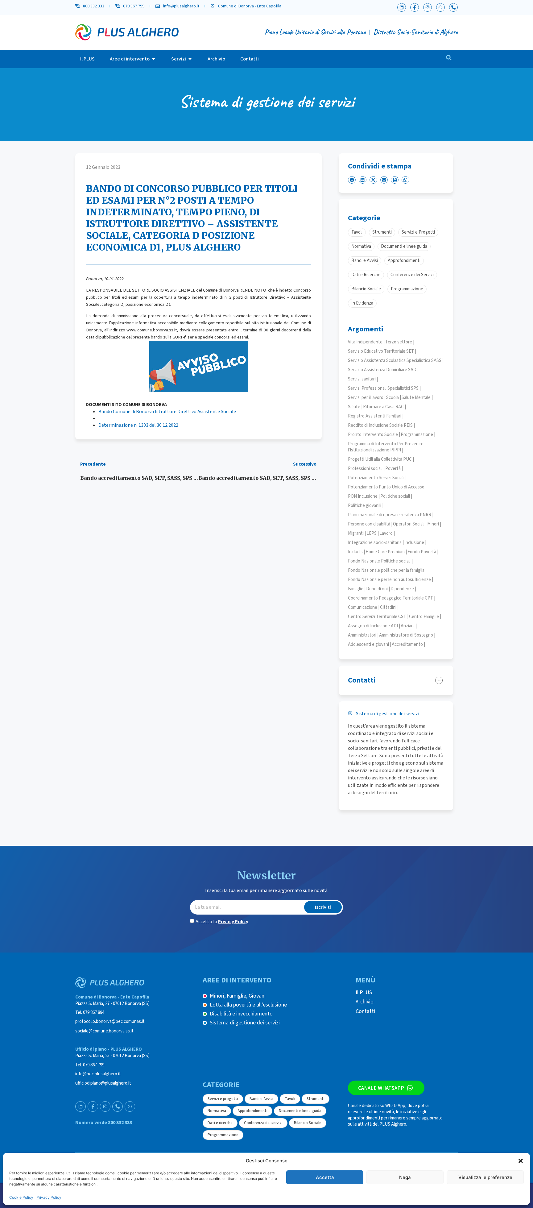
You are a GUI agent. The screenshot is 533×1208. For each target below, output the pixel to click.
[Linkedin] (401, 7)
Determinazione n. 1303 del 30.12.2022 (138, 425)
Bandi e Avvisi (261, 1099)
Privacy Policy (48, 1197)
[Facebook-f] (414, 7)
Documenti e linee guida (300, 1111)
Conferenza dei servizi (263, 1123)
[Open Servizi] (190, 59)
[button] (521, 1161)
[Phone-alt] (453, 7)
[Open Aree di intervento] (153, 59)
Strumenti (315, 1099)
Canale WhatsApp (381, 1088)
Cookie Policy (21, 1197)
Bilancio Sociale (307, 1123)
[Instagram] (427, 7)
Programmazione (223, 1135)
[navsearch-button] (448, 59)
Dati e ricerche (220, 1123)
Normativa (217, 1111)
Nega (405, 1177)
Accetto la (222, 921)
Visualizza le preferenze (485, 1177)
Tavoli (290, 1099)
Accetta (325, 1177)
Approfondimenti (252, 1111)
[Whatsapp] (440, 7)
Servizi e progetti (223, 1099)
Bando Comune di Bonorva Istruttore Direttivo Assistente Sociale (167, 411)
